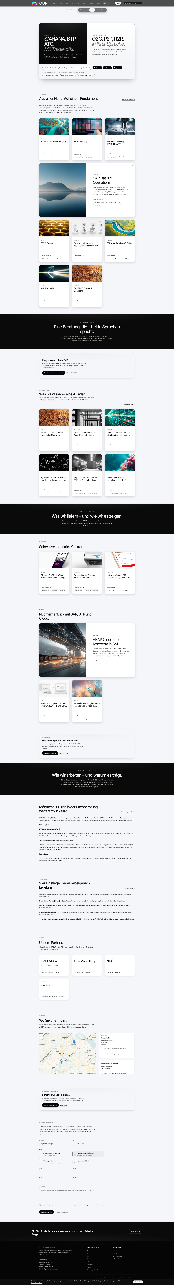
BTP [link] (43, 258)
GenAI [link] (47, 304)
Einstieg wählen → (130, 888)
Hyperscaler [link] (97, 205)
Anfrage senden (46, 1212)
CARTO (94, 1073)
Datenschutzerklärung (54, 1205)
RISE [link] (109, 590)
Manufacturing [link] (120, 157)
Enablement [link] (86, 258)
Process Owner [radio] (101, 10)
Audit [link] (80, 448)
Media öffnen (63, 1105)
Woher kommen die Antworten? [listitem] (69, 75)
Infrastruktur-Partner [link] (49, 996)
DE (105, 3)
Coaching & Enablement (126, 919)
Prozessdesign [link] (83, 719)
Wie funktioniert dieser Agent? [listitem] (51, 75)
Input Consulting (117, 1256)
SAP (61, 3)
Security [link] (87, 448)
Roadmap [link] (110, 258)
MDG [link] (43, 448)
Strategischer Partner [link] (82, 972)
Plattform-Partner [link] (114, 972)
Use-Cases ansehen (71, 372)
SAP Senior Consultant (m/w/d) (49, 829)
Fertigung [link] (56, 157)
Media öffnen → (135, 1231)
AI (72, 3)
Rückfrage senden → (50, 753)
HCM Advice (116, 1259)
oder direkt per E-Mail (62, 1212)
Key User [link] (95, 258)
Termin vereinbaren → (50, 1105)
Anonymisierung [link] (93, 493)
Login (118, 3)
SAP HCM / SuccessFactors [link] (50, 972)
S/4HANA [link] (77, 157)
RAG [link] (57, 448)
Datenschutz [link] (45, 719)
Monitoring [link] (82, 493)
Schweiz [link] (61, 996)
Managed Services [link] (114, 202)
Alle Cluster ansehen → (128, 99)
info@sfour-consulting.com (61, 858)
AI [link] (42, 304)
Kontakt (91, 3)
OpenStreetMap (80, 1073)
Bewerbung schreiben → (128, 812)
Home (54, 3)
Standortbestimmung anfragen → (53, 373)
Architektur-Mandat (88, 919)
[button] (61, 1061)
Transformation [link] (87, 157)
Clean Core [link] (50, 258)
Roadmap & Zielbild (75, 919)
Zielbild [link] (117, 258)
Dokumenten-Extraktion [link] (119, 493)
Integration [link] (59, 258)
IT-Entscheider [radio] (83, 10)
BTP (67, 3)
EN (108, 3)
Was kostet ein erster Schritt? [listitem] (87, 75)
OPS (77, 3)
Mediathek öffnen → (129, 404)
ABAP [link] (95, 664)
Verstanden (138, 1282)
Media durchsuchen (64, 753)
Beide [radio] (92, 10)
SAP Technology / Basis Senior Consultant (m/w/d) (56, 840)
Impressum (58, 1278)
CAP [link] (117, 448)
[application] (67, 1053)
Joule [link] (53, 304)
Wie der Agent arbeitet (93, 1270)
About (98, 3)
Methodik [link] (93, 719)
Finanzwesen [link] (78, 304)
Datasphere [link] (50, 448)
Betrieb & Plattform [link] (100, 202)
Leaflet (73, 1073)
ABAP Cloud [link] (102, 664)
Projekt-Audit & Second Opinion (105, 919)
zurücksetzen (130, 1278)
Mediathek (90, 1264)
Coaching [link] (77, 258)
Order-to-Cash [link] (46, 157)
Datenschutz (67, 1278)
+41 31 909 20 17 (105, 1048)
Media (83, 3)
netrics (115, 1253)
